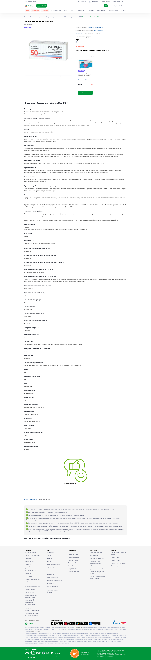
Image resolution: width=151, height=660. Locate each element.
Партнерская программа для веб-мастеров (97, 577)
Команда (49, 558)
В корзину (85, 93)
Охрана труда (115, 566)
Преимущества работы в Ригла (118, 553)
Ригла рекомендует (56, 10)
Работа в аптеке (116, 557)
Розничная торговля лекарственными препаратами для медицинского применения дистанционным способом (31, 601)
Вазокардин (79, 33)
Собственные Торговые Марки (97, 572)
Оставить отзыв (51, 567)
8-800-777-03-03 (31, 649)
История (49, 555)
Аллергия (91, 10)
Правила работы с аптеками (52, 591)
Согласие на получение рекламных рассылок (32, 614)
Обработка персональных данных (32, 609)
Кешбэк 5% (45, 10)
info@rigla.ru (110, 656)
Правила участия (73, 560)
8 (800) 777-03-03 (35, 631)
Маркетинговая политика (33, 584)
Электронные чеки (74, 571)
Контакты (50, 561)
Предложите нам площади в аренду (95, 562)
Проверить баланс (73, 563)
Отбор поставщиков (96, 566)
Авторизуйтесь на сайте (30, 499)
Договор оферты (30, 589)
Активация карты (73, 557)
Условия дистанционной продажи (32, 580)
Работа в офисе (115, 560)
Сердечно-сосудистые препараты (55, 17)
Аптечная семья (73, 554)
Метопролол (98, 30)
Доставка (28, 558)
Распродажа (35, 10)
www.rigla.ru (79, 627)
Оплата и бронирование (32, 555)
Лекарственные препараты (37, 17)
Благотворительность (53, 564)
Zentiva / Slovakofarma (95, 27)
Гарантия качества (52, 577)
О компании (50, 552)
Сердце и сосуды (81, 10)
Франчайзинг (94, 555)
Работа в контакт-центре (118, 563)
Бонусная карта (106, 1)
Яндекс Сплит (124, 10)
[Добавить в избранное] (92, 57)
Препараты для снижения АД (73, 17)
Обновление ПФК (82, 80)
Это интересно (29, 561)
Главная (26, 17)
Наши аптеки (116, 1)
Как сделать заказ (30, 552)
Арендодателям (82, 1)
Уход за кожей (101, 10)
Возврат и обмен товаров (32, 587)
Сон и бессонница (113, 10)
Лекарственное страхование (51, 573)
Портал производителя (97, 558)
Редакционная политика (54, 570)
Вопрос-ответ (72, 569)
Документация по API (96, 569)
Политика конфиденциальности (31, 565)
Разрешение (29, 576)
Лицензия (28, 573)
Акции (27, 10)
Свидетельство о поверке (54, 580)
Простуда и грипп (69, 10)
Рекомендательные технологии (52, 587)
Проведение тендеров (96, 552)
